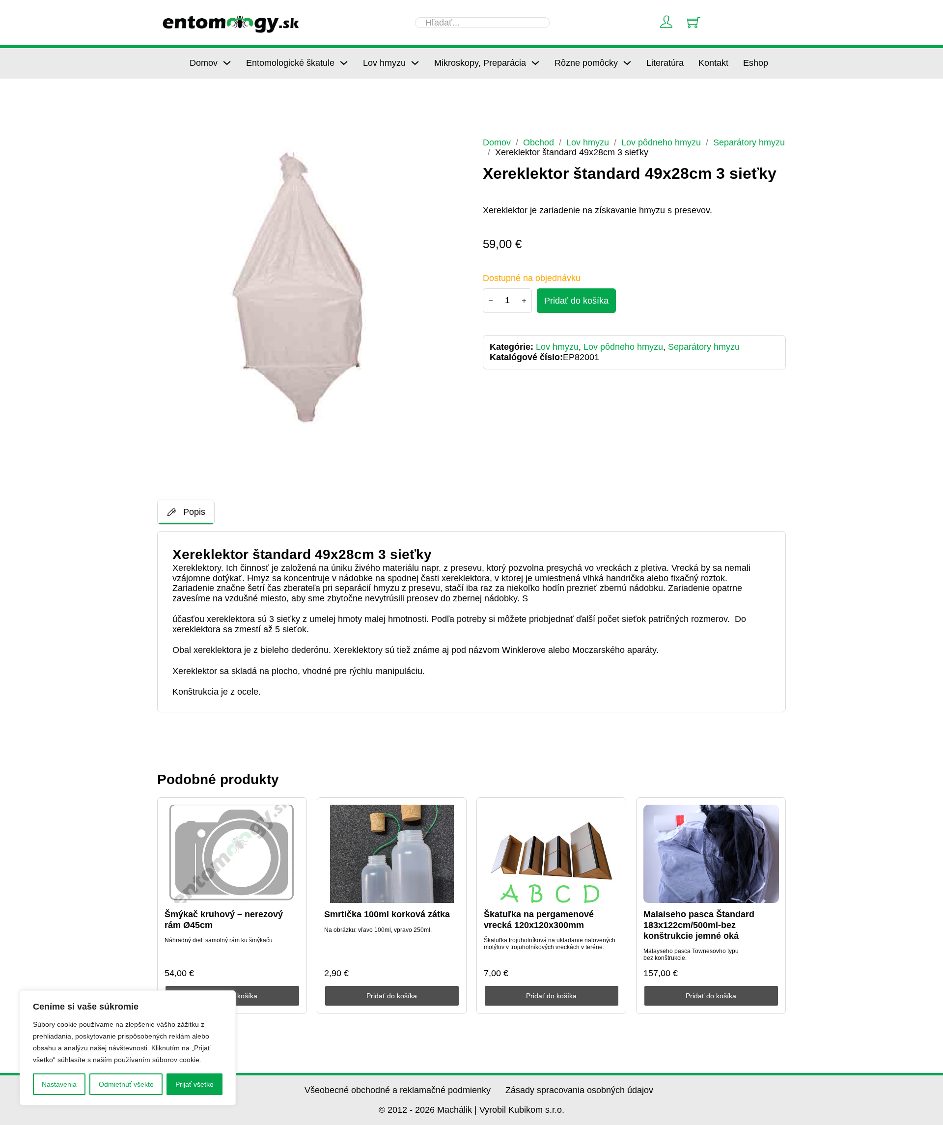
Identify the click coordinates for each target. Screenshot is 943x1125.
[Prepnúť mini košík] (693, 22)
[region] (128, 1047)
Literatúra (665, 63)
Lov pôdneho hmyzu (661, 142)
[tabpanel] (471, 621)
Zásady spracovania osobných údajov (579, 1090)
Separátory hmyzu (749, 142)
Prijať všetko (194, 1084)
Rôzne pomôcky (586, 63)
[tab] (186, 512)
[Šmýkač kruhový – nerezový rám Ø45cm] (232, 854)
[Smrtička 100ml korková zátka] (392, 854)
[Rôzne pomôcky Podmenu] (627, 62)
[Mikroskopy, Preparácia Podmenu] (535, 62)
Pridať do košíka (391, 996)
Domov (204, 63)
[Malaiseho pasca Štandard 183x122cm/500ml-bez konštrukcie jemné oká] (711, 854)
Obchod (538, 142)
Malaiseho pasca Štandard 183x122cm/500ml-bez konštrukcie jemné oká (698, 924)
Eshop (755, 63)
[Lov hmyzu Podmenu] (415, 62)
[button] (447, 151)
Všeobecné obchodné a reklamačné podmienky (398, 1090)
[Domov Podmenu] (226, 62)
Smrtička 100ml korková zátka (387, 914)
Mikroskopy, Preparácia (480, 63)
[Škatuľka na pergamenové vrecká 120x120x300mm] (551, 854)
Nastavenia (59, 1084)
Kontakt (713, 63)
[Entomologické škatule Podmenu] (343, 62)
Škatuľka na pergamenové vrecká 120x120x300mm (539, 919)
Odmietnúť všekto (126, 1084)
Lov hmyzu (384, 63)
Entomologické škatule (290, 63)
